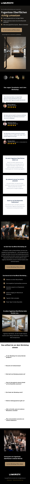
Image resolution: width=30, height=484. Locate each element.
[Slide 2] (14, 329)
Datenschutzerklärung (18, 480)
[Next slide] (26, 323)
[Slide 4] (16, 329)
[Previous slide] (4, 323)
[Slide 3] (15, 329)
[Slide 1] (13, 329)
